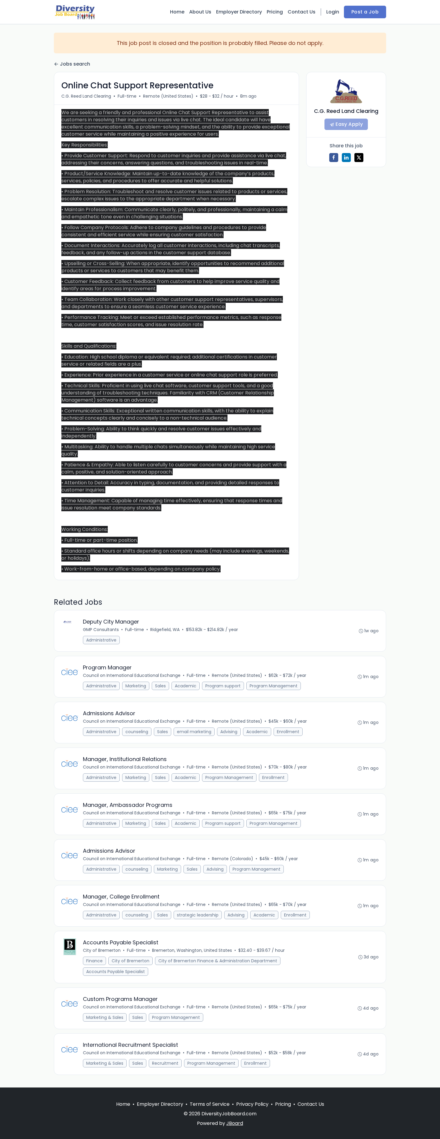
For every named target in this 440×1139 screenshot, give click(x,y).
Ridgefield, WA (165, 630)
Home (177, 11)
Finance (94, 961)
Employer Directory (239, 11)
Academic (185, 686)
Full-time (127, 96)
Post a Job (365, 11)
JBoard (234, 1123)
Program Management (274, 686)
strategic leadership (198, 915)
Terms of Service (210, 1104)
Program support (223, 686)
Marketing (135, 686)
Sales (160, 686)
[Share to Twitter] (358, 157)
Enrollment (288, 732)
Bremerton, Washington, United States (192, 950)
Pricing (275, 11)
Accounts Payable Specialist (115, 972)
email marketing (194, 732)
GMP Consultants (101, 630)
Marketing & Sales (104, 1017)
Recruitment (165, 1063)
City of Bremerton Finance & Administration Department (217, 961)
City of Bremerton (102, 950)
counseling (136, 732)
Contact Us (301, 11)
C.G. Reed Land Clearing (86, 96)
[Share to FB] (333, 157)
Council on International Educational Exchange (131, 675)
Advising (228, 732)
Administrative (101, 640)
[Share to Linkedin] (346, 157)
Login (332, 11)
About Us (200, 11)
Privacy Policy (252, 1104)
